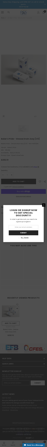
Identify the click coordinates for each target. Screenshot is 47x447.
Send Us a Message (34, 445)
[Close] (43, 205)
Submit (23, 233)
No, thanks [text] (25, 237)
